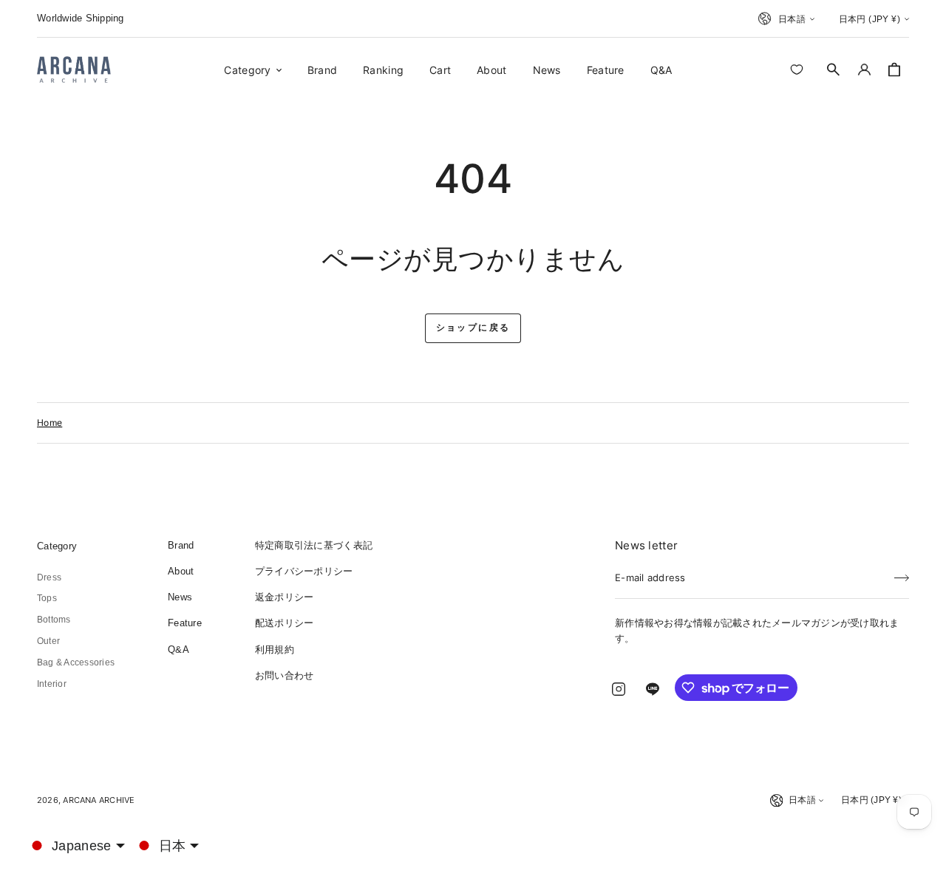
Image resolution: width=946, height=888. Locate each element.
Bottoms (54, 619)
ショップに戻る (473, 327)
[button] (834, 69)
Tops (47, 598)
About (181, 571)
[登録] (901, 573)
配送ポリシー (284, 622)
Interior (52, 684)
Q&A (178, 649)
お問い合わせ (284, 675)
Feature (185, 622)
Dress (49, 577)
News (180, 597)
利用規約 (274, 649)
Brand (181, 545)
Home (49, 422)
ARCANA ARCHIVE (99, 800)
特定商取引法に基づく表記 (313, 545)
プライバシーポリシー (304, 571)
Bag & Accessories (76, 662)
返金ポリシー (284, 597)
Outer (48, 641)
